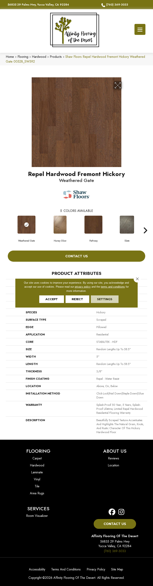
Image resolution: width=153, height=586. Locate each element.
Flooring (23, 56)
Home (10, 56)
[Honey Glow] (60, 225)
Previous (8, 224)
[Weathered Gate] (26, 225)
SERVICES (38, 508)
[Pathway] (93, 225)
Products (56, 56)
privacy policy (83, 286)
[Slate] (127, 225)
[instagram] (120, 512)
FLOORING (38, 450)
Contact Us (76, 256)
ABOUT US (115, 450)
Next (145, 224)
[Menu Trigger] (139, 29)
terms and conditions (113, 286)
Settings (104, 299)
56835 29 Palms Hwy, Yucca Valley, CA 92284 (38, 5)
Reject (77, 299)
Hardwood (39, 56)
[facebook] (112, 512)
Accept (51, 299)
